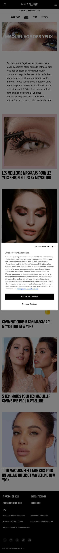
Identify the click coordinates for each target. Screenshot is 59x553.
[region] (29, 276)
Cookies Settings (29, 304)
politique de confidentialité (27, 289)
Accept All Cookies (29, 296)
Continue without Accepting (45, 246)
